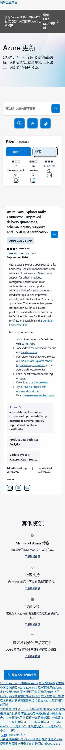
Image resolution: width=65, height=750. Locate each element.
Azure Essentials (27, 687)
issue (23, 378)
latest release (40, 382)
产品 (52, 687)
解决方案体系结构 (26, 700)
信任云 (13, 687)
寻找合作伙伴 (43, 709)
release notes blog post (40, 395)
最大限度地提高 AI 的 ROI (24, 696)
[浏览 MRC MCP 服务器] (45, 123)
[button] (19, 123)
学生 (24, 713)
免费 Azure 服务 (16, 692)
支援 (40, 700)
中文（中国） (8, 730)
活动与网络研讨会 (38, 713)
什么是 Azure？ (9, 683)
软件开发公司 (8, 709)
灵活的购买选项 (36, 692)
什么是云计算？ (42, 717)
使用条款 (5, 743)
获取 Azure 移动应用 (24, 675)
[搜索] (55, 108)
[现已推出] (49, 175)
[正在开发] (16, 180)
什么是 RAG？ (53, 726)
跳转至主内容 (8, 2)
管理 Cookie (55, 739)
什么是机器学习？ (17, 722)
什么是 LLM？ (18, 726)
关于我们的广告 (28, 743)
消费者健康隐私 (10, 739)
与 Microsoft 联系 (30, 739)
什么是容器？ (36, 726)
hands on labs (29, 352)
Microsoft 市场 (26, 709)
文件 (55, 709)
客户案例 (43, 687)
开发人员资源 (11, 713)
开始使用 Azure (28, 683)
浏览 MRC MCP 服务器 (49, 21)
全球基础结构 (46, 683)
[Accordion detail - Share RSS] (18, 488)
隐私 (44, 739)
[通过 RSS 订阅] (32, 123)
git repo (30, 343)
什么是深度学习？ (40, 722)
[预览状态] (33, 180)
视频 (28, 717)
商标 (15, 743)
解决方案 (46, 696)
